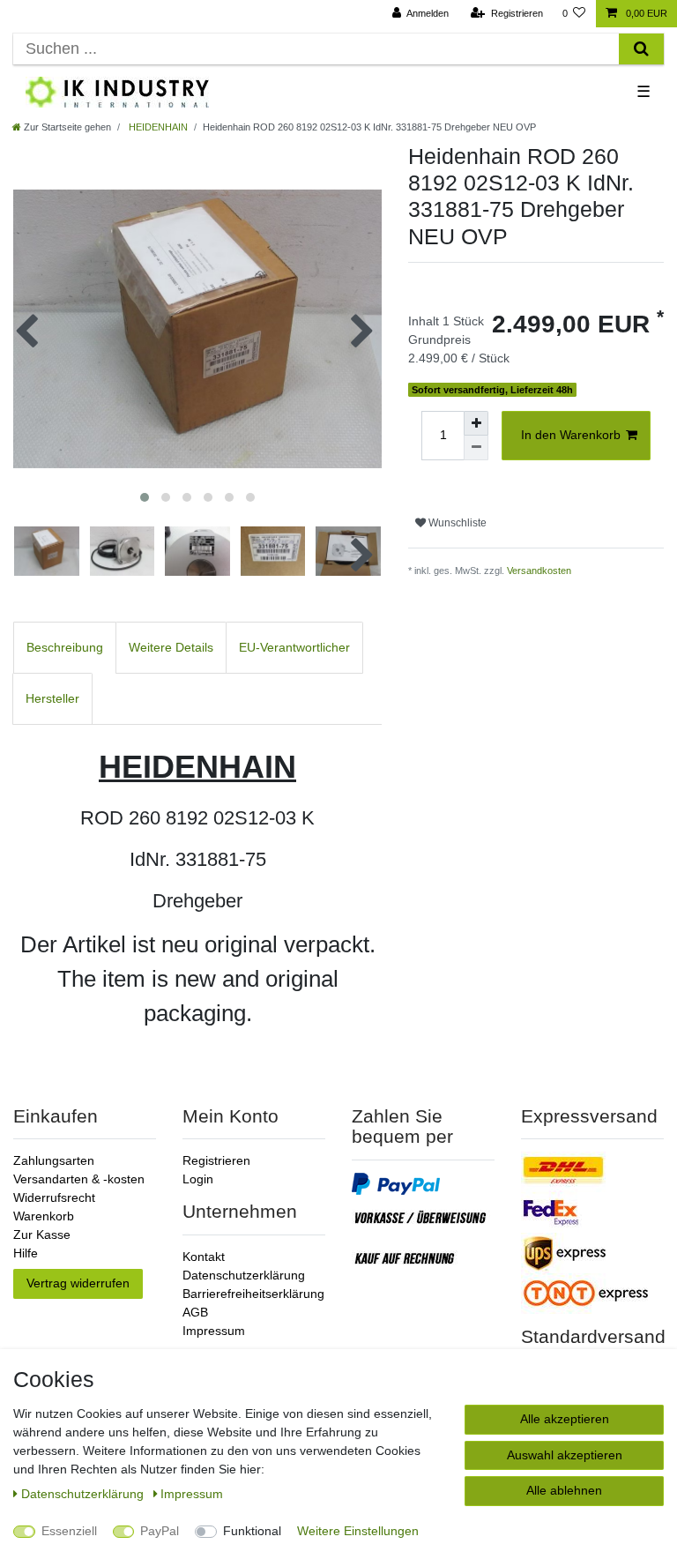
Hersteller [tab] (52, 698)
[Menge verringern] (476, 448)
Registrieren (216, 1160)
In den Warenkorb (571, 435)
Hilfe (25, 1253)
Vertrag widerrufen (78, 1283)
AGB (195, 1312)
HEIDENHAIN (157, 127)
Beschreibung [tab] (64, 647)
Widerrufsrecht (54, 1197)
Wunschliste (456, 523)
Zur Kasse (42, 1234)
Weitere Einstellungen (358, 1531)
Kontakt (203, 1256)
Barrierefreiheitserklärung (253, 1294)
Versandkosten (539, 570)
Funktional (252, 1531)
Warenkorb (43, 1216)
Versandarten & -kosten (79, 1179)
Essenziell (69, 1531)
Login (197, 1179)
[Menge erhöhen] (476, 423)
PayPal (159, 1531)
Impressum (213, 1331)
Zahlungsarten (53, 1160)
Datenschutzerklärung (243, 1275)
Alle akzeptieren (564, 1419)
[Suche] (641, 49)
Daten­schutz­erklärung (84, 1494)
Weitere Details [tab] (171, 647)
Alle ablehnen (564, 1490)
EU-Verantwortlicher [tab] (294, 647)
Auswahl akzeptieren (564, 1455)
